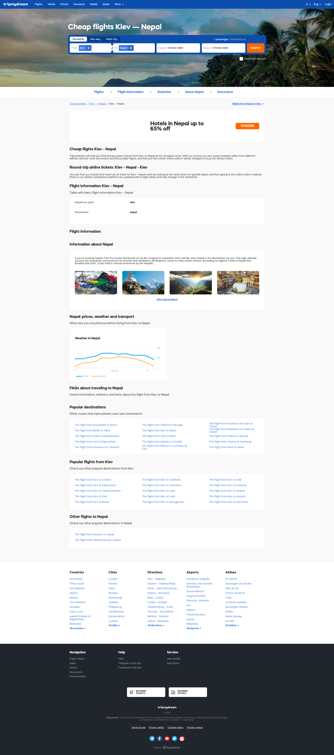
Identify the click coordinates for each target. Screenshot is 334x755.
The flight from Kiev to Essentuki (228, 502)
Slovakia (74, 607)
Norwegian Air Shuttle (238, 583)
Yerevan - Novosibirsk (160, 611)
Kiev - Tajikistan (157, 579)
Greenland (76, 579)
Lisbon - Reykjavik (158, 621)
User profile (174, 658)
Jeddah (113, 602)
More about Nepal (167, 299)
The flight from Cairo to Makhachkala (97, 436)
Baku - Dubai (155, 597)
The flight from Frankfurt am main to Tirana (231, 424)
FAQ (121, 658)
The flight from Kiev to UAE (225, 479)
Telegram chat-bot (129, 663)
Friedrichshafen (195, 614)
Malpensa (192, 624)
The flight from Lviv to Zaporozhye (95, 441)
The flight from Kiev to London (93, 479)
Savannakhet (117, 616)
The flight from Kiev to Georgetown (163, 502)
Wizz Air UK (232, 588)
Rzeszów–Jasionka (197, 600)
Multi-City (111, 39)
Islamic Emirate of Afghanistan (80, 617)
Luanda (113, 621)
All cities (113, 625)
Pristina (113, 583)
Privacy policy (156, 727)
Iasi (188, 605)
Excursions (76, 672)
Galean (190, 610)
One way (95, 39)
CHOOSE (247, 125)
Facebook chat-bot (129, 667)
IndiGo (229, 611)
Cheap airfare (78, 104)
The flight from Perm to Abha (226, 447)
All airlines (231, 625)
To (116, 48)
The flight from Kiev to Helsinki (227, 496)
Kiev (93, 104)
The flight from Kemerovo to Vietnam (97, 447)
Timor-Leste (77, 583)
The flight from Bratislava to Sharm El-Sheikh (232, 430)
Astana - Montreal (158, 593)
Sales (73, 663)
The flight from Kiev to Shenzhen (161, 485)
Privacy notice (195, 727)
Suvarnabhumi (195, 591)
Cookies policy (176, 727)
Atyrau (190, 619)
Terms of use (138, 727)
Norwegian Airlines (236, 607)
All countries (77, 628)
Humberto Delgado (198, 579)
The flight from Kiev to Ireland (227, 491)
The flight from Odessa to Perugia (162, 425)
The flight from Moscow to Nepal (94, 534)
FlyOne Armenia (235, 593)
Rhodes (113, 593)
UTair (228, 597)
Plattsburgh (115, 597)
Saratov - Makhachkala (161, 583)
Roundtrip (78, 39)
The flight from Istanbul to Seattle (162, 441)
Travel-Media (78, 676)
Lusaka (113, 579)
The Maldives (78, 602)
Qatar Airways (233, 616)
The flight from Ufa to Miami (159, 436)
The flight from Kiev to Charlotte (161, 479)
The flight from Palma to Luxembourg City (164, 447)
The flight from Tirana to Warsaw (228, 436)
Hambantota (116, 611)
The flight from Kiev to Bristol (92, 502)
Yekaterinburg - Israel (160, 607)
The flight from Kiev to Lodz (158, 496)
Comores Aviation (236, 602)
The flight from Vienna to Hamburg (230, 441)
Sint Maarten (77, 588)
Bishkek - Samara (158, 616)
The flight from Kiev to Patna (159, 430)
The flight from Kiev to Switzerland (95, 485)
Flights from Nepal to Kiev (247, 104)
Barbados (75, 624)
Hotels (73, 667)
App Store (173, 663)
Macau (74, 597)
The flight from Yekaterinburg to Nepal (98, 540)
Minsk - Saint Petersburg (162, 588)
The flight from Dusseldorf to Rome (96, 425)
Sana (112, 588)
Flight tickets (77, 658)
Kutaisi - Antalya (157, 602)
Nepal (102, 104)
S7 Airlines (231, 579)
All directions (155, 625)
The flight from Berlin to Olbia (92, 430)
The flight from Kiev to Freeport (228, 485)
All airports (192, 628)
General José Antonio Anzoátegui (199, 585)
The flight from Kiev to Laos (158, 491)
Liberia (74, 593)
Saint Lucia (76, 611)
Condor (229, 621)
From (74, 48)
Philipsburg (115, 607)
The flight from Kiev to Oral (91, 496)
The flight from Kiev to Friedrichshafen (98, 491)
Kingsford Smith (195, 596)
